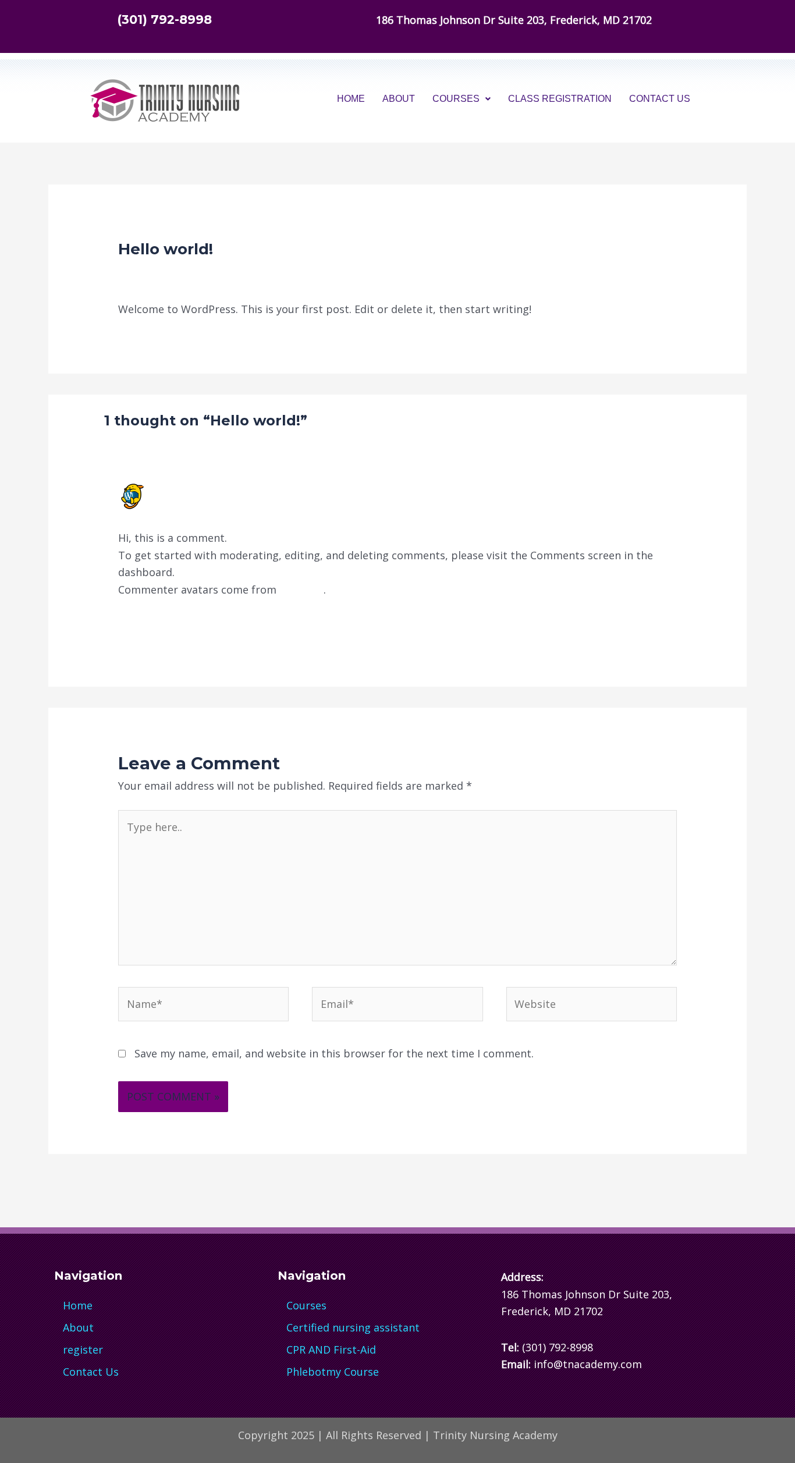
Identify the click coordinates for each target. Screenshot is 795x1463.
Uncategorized (223, 272)
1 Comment (147, 272)
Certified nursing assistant (353, 1327)
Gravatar (301, 589)
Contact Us (659, 99)
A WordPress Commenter (225, 489)
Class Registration (560, 99)
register (83, 1350)
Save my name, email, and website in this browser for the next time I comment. (334, 1053)
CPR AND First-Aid (331, 1350)
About (398, 99)
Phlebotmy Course (332, 1372)
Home (351, 99)
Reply (663, 625)
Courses (456, 99)
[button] (461, 99)
